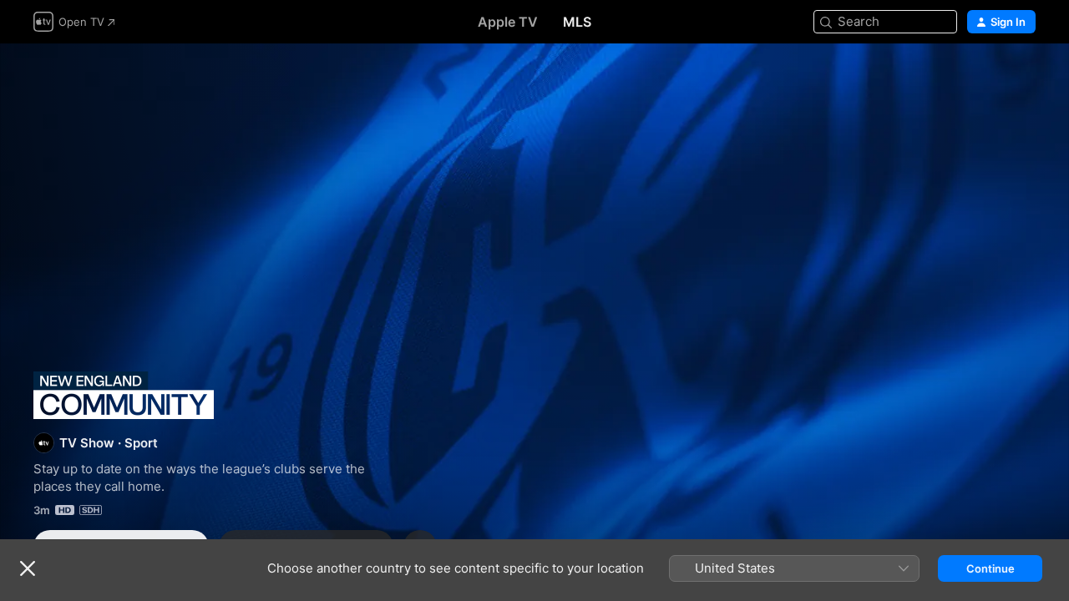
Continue (990, 568)
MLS (577, 21)
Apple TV (508, 21)
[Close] (27, 568)
